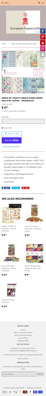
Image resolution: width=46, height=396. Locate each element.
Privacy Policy (23, 338)
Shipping (5, 111)
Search (23, 330)
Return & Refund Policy (23, 335)
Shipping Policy (23, 340)
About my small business (23, 332)
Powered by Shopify (34, 388)
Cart (42, 3)
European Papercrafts (16, 388)
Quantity (5, 117)
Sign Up (40, 374)
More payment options (11, 146)
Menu (6, 3)
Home (4, 44)
